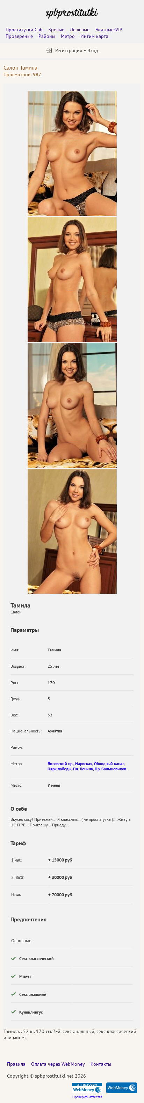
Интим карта (94, 36)
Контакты (101, 1064)
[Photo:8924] (72, 279)
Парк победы (59, 768)
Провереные (19, 36)
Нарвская (83, 763)
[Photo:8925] (72, 153)
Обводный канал (109, 763)
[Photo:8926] (72, 405)
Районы (46, 36)
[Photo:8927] (72, 531)
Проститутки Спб (24, 29)
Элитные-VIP (108, 29)
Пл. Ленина (83, 768)
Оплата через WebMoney (58, 1064)
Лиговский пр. (60, 763)
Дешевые (79, 29)
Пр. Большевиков (110, 768)
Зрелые (56, 29)
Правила (16, 1064)
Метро (68, 36)
